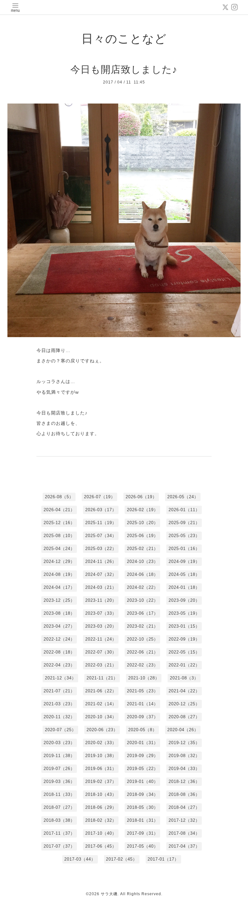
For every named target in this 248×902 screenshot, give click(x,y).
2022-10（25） (142, 639)
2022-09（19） (184, 639)
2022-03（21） (101, 665)
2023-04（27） (59, 626)
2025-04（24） (59, 548)
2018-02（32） (101, 820)
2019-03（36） (59, 781)
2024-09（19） (184, 561)
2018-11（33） (59, 794)
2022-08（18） (59, 652)
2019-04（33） (184, 768)
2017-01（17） (163, 859)
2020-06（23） (102, 729)
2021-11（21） (102, 678)
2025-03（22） (101, 548)
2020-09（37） (142, 716)
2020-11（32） (59, 716)
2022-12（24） (59, 639)
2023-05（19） (184, 613)
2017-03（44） (80, 859)
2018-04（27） (184, 807)
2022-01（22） (184, 665)
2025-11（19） (101, 522)
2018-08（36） (184, 794)
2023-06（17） (142, 613)
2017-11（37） (59, 833)
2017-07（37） (59, 846)
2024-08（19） (59, 574)
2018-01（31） (142, 820)
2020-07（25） (60, 729)
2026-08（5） (59, 496)
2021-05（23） (142, 690)
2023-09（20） (184, 600)
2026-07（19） (99, 496)
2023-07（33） (101, 613)
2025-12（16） (59, 522)
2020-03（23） (59, 742)
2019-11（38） (59, 755)
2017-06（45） (101, 846)
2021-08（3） (184, 678)
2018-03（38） (59, 820)
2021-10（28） (144, 678)
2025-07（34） (101, 535)
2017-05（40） (142, 846)
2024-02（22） (142, 587)
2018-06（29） (101, 807)
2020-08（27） (184, 716)
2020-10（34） (101, 716)
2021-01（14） (142, 703)
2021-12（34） (60, 678)
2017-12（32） (184, 820)
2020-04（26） (183, 729)
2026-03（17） (101, 509)
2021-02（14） (101, 703)
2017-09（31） (142, 833)
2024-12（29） (59, 561)
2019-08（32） (184, 755)
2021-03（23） (59, 703)
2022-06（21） (142, 652)
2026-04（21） (59, 509)
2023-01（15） (184, 626)
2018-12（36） (184, 781)
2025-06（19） (142, 535)
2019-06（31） (101, 768)
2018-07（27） (59, 807)
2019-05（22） (142, 768)
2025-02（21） (142, 548)
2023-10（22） (142, 600)
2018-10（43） (101, 794)
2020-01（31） (142, 742)
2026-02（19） (142, 509)
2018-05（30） (142, 807)
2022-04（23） (59, 665)
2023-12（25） (59, 600)
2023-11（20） (101, 600)
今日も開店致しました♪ (123, 69)
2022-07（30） (101, 652)
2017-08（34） (184, 833)
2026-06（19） (141, 496)
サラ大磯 (109, 894)
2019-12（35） (184, 742)
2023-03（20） (101, 626)
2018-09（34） (142, 794)
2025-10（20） (142, 522)
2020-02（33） (101, 742)
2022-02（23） (142, 665)
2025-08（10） (59, 535)
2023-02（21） (142, 626)
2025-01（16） (184, 548)
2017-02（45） (121, 859)
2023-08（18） (59, 613)
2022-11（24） (101, 639)
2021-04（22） (184, 690)
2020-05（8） (142, 729)
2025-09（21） (184, 522)
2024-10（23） (142, 561)
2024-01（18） (184, 587)
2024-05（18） (184, 574)
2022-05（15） (184, 652)
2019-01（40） (142, 781)
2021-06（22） (101, 690)
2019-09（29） (142, 755)
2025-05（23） (184, 535)
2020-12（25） (184, 703)
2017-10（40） (101, 833)
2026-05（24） (183, 496)
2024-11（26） (101, 561)
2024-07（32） (101, 574)
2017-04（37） (184, 846)
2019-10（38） (101, 755)
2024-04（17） (59, 587)
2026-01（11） (184, 509)
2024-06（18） (142, 574)
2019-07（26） (59, 768)
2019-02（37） (101, 781)
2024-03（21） (101, 587)
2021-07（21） (59, 690)
